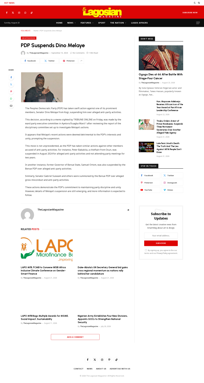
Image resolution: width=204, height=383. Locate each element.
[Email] (11, 105)
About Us (101, 368)
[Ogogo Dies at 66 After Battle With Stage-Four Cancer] (161, 57)
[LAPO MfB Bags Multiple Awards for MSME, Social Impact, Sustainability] (47, 297)
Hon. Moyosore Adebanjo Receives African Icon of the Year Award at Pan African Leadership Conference (50, 3)
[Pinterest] (11, 91)
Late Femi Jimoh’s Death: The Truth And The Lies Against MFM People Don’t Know (169, 147)
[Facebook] (11, 77)
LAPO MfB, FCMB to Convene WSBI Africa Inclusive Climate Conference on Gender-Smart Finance (43, 270)
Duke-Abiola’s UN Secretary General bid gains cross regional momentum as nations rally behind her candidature (103, 270)
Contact (78, 368)
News (70, 22)
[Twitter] (11, 84)
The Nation (117, 22)
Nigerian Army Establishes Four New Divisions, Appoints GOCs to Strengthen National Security (103, 319)
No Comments (79, 53)
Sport (101, 22)
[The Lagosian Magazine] (102, 12)
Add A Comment (75, 337)
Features (86, 22)
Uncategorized (28, 38)
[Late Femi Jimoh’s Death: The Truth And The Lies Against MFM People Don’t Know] (146, 147)
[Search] (198, 3)
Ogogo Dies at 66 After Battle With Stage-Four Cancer (161, 76)
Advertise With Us (120, 368)
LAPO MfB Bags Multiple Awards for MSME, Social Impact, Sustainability (44, 317)
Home (59, 22)
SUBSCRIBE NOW (189, 12)
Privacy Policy (162, 253)
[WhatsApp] (11, 98)
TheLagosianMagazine (38, 53)
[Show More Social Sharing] (81, 61)
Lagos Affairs (139, 22)
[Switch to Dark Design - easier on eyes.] (194, 3)
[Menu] (198, 23)
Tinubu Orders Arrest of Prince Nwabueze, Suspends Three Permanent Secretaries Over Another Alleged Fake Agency (170, 127)
